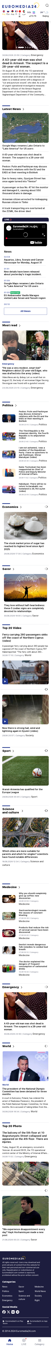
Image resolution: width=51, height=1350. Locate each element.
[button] (39, 1342)
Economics (38, 556)
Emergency (37, 55)
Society (30, 735)
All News (25, 311)
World (28, 655)
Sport (34, 796)
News (4, 1287)
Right (37, 1300)
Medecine (24, 904)
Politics (43, 424)
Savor (35, 612)
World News (40, 1291)
